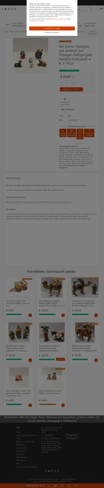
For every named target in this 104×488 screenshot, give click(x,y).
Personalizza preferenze (52, 32)
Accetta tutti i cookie (52, 28)
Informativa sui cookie (57, 19)
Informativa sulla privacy (36, 21)
